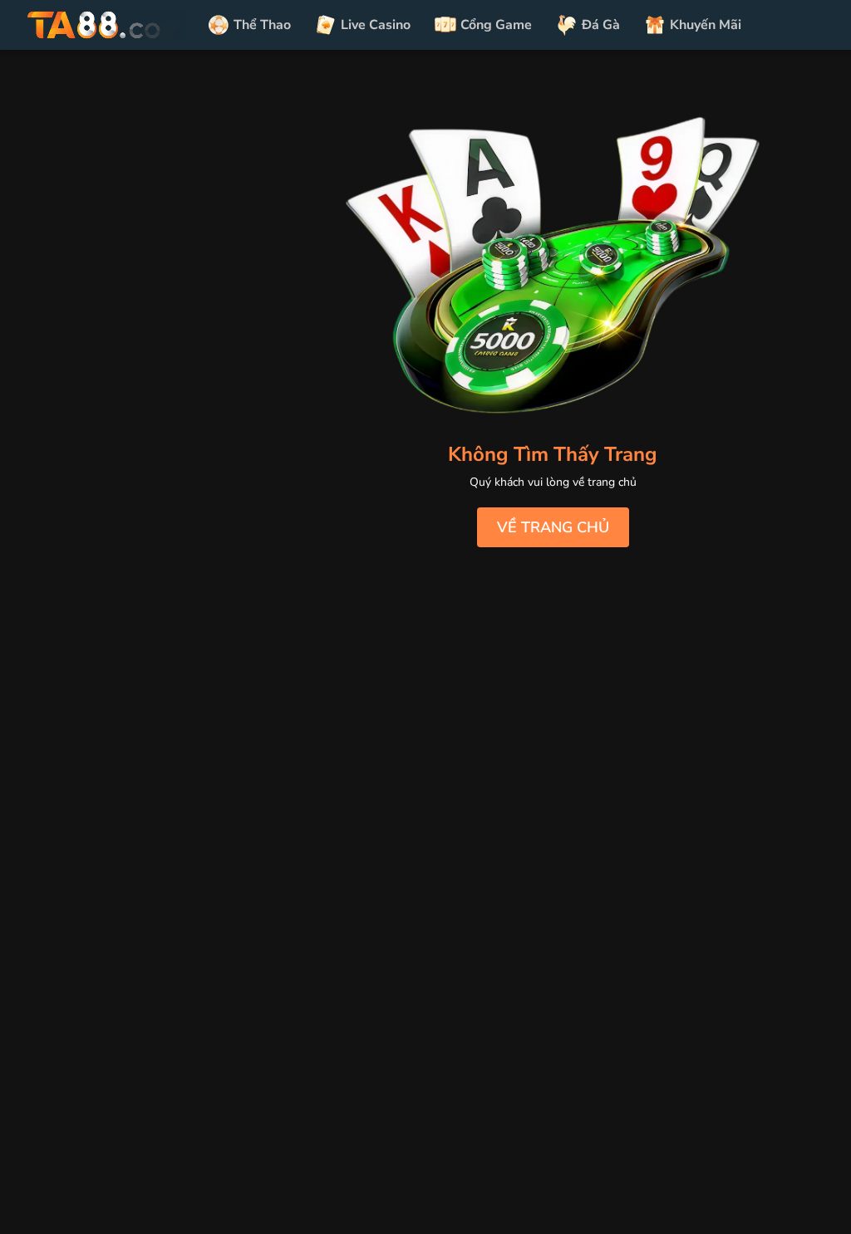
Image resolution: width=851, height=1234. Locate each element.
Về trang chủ (553, 527)
